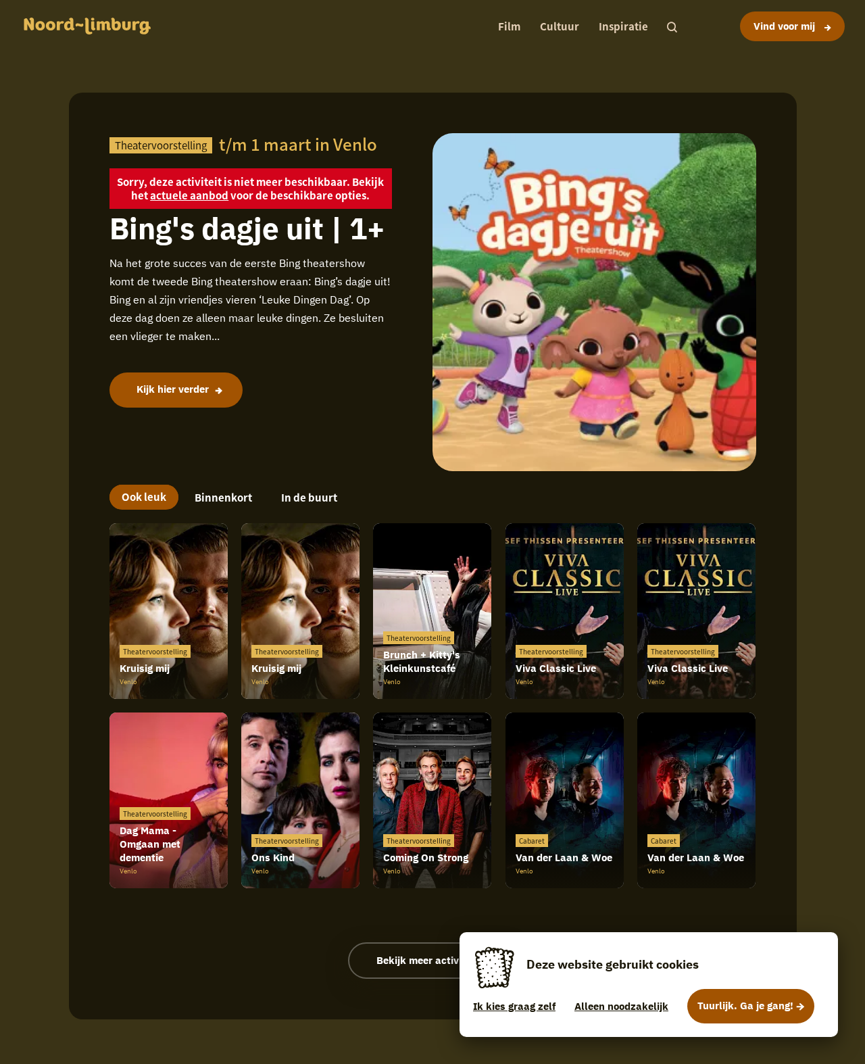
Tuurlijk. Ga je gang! (745, 1005)
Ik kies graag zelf (514, 1006)
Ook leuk (144, 496)
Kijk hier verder (173, 389)
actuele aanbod (189, 195)
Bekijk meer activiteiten (432, 960)
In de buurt (309, 497)
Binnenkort (223, 497)
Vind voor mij (785, 26)
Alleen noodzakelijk (621, 1006)
